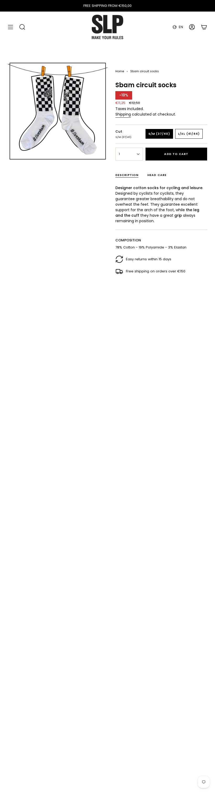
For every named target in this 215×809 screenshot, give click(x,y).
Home (119, 71)
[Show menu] (10, 27)
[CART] (204, 27)
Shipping (123, 114)
